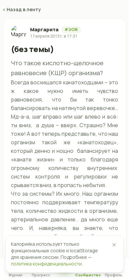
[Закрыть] (114, 245)
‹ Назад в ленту (22, 9)
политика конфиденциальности (46, 264)
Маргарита (44, 29)
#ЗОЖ (71, 29)
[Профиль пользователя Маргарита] (18, 32)
